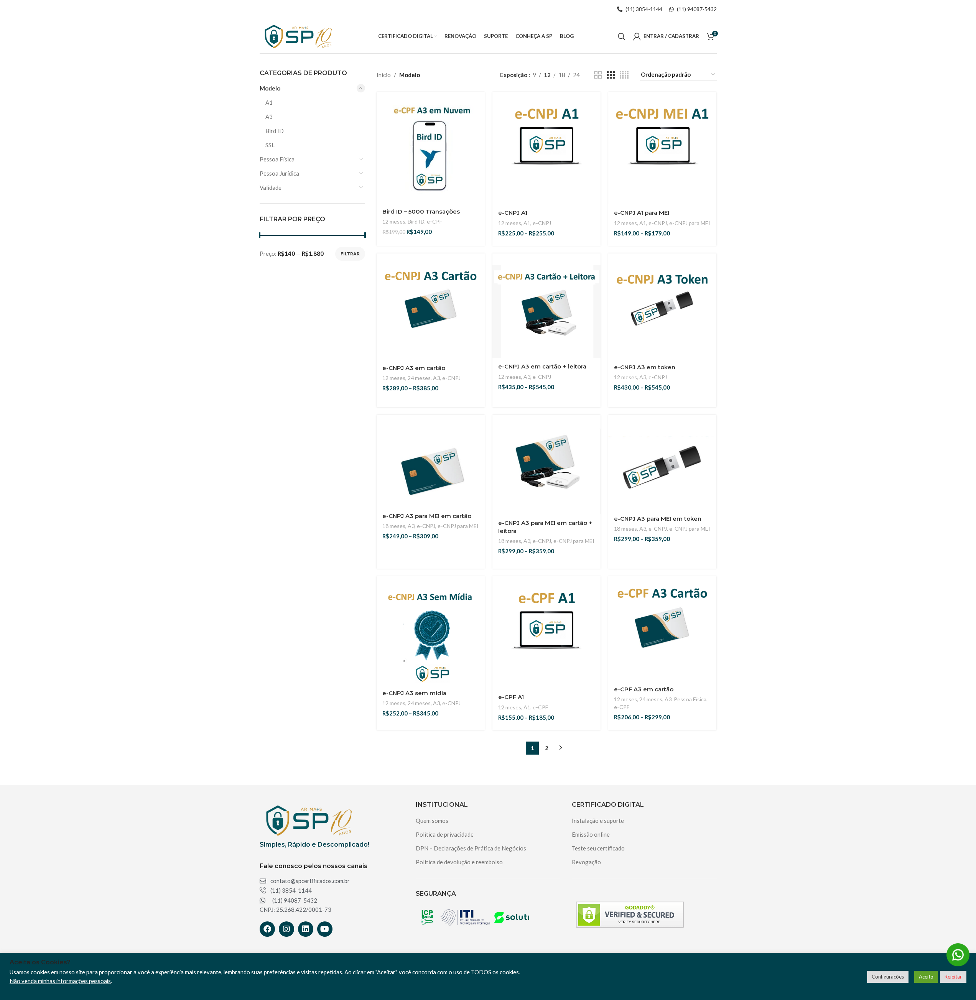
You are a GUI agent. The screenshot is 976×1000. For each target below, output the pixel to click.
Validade (270, 187)
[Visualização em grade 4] (624, 75)
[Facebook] (267, 929)
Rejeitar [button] (953, 977)
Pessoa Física (277, 159)
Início (384, 74)
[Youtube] (324, 929)
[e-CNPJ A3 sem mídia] (431, 634)
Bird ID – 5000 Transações (421, 211)
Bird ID (274, 130)
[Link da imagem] (307, 819)
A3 (269, 116)
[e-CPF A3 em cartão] (662, 631)
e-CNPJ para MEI (689, 223)
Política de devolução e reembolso (459, 862)
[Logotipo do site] (297, 35)
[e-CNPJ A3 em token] (662, 312)
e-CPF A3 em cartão (643, 689)
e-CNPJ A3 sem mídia (414, 693)
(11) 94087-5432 (696, 9)
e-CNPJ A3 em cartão (413, 368)
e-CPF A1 (511, 697)
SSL (270, 144)
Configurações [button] (888, 977)
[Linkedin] (305, 929)
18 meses (393, 526)
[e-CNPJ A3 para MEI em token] (662, 473)
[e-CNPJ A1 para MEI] (662, 150)
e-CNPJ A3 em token (644, 367)
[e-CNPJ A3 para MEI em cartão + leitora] (546, 469)
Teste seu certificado (598, 848)
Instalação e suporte (598, 820)
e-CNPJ (542, 223)
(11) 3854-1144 (643, 9)
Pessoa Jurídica (279, 173)
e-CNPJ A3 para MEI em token (657, 518)
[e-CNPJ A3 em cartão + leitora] (546, 311)
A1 (269, 102)
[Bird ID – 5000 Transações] (431, 150)
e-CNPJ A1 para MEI (641, 212)
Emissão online (591, 834)
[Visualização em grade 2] (598, 75)
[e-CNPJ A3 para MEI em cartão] (431, 473)
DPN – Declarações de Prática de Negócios (471, 848)
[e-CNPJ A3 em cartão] (431, 311)
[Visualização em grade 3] (610, 75)
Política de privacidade (445, 834)
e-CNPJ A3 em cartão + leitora (542, 366)
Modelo (270, 88)
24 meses (419, 378)
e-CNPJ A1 (512, 212)
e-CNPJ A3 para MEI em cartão (426, 516)
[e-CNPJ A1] (546, 150)
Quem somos (432, 820)
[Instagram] (286, 929)
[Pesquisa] (621, 36)
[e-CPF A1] (546, 634)
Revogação (586, 862)
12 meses (393, 221)
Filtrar (350, 254)
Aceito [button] (926, 977)
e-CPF (435, 221)
